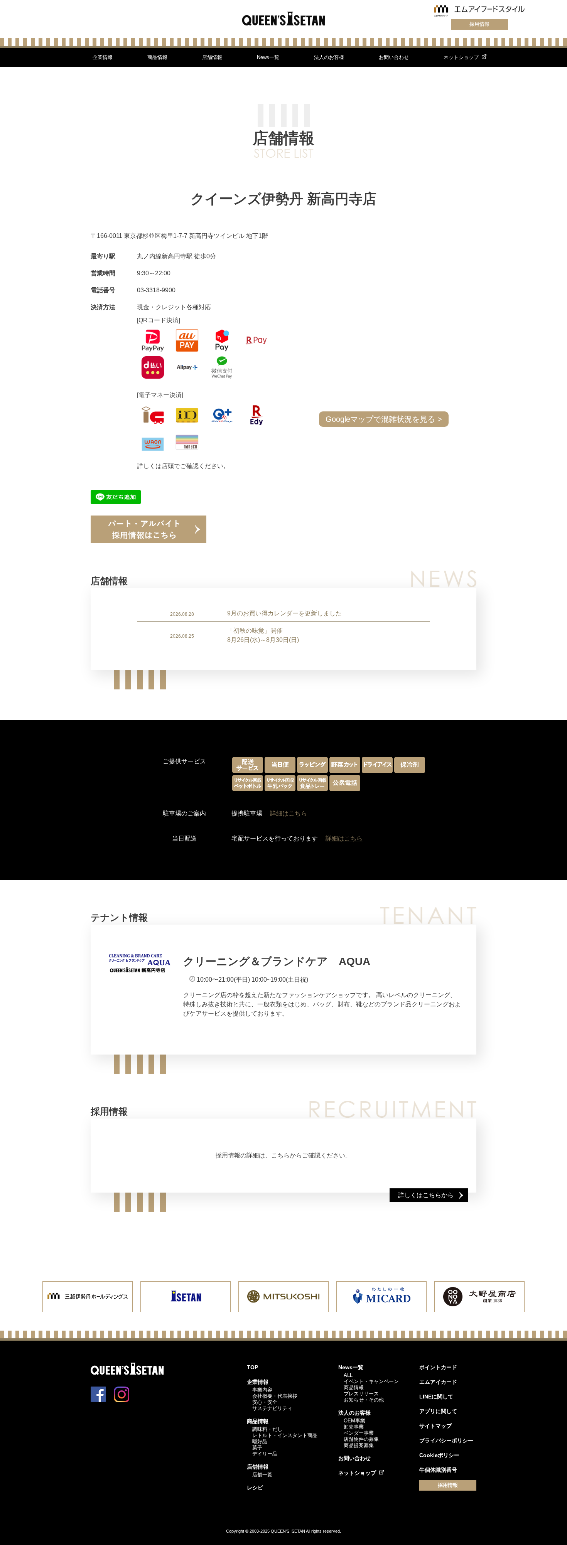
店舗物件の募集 (361, 1439)
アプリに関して (438, 1411)
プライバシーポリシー (446, 1440)
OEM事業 (354, 1421)
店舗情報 (212, 57)
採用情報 (479, 24)
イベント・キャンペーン (371, 1381)
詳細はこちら (288, 813)
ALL (348, 1375)
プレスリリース (361, 1394)
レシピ (255, 1487)
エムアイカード (438, 1382)
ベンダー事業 (359, 1433)
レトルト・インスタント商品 (284, 1435)
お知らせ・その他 (364, 1400)
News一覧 (268, 57)
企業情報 (103, 57)
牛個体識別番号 (438, 1470)
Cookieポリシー (439, 1455)
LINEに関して (436, 1396)
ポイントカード (438, 1367)
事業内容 (262, 1390)
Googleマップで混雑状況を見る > (384, 419)
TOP (252, 1367)
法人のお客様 (329, 57)
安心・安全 (264, 1402)
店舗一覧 (262, 1475)
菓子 (257, 1448)
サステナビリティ (272, 1408)
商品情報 (157, 57)
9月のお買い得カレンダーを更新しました (284, 613)
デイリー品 (264, 1454)
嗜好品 (259, 1441)
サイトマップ (435, 1426)
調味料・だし (267, 1429)
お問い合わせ (394, 57)
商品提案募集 (359, 1445)
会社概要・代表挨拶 (274, 1396)
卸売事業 (354, 1427)
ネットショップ (461, 57)
